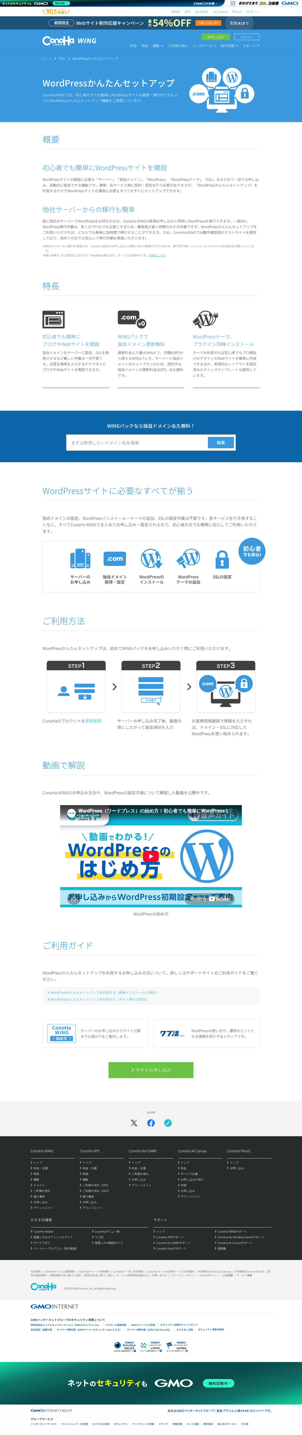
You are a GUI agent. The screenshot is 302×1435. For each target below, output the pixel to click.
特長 (145, 45)
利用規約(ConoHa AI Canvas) (214, 1271)
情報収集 (177, 1424)
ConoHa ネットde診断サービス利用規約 (170, 1271)
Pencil (237, 11)
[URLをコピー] (168, 1123)
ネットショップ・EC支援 (74, 1424)
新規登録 (93, 721)
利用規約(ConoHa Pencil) (249, 1271)
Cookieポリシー (209, 1275)
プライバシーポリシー (184, 1275)
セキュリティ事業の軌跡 (211, 1329)
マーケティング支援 (143, 1424)
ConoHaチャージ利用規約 (94, 1271)
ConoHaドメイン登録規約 (60, 1271)
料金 (133, 45)
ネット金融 (193, 1424)
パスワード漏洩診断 (115, 1325)
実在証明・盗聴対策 (41, 1329)
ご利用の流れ (178, 45)
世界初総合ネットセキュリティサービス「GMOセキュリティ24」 (65, 1325)
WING (176, 11)
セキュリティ (121, 1424)
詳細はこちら (157, 255)
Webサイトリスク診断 (143, 1325)
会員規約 (36, 1271)
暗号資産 (208, 1424)
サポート (253, 11)
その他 (244, 1424)
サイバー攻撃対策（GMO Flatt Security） (149, 1329)
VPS (187, 11)
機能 (62, 58)
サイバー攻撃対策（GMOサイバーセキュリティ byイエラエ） (89, 1329)
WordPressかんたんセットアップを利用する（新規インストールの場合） (104, 992)
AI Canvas (220, 11)
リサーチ (163, 1424)
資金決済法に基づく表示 (98, 1275)
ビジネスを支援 (100, 1424)
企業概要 (228, 1275)
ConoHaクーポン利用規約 (128, 1271)
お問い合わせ (159, 1275)
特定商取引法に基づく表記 (65, 1275)
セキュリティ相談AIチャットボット (179, 1324)
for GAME (201, 11)
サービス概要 (244, 1275)
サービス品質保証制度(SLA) (132, 1275)
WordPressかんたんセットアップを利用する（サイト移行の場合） (99, 999)
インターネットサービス (44, 1424)
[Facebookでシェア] (151, 1123)
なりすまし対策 (184, 1329)
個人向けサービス (227, 1424)
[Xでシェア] (134, 1123)
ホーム (47, 58)
